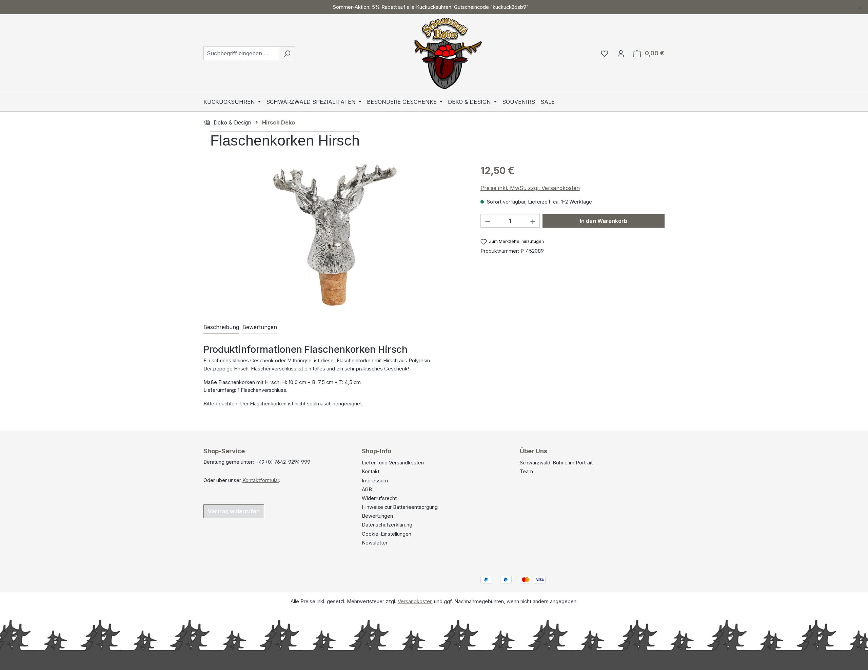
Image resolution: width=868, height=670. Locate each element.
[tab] (221, 327)
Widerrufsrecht (379, 498)
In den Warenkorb (603, 220)
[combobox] (241, 53)
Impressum (375, 481)
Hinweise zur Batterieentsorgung (400, 507)
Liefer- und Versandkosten (393, 463)
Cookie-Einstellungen (386, 534)
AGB (367, 489)
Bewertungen (377, 516)
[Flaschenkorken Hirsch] (335, 236)
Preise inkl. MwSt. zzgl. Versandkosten (530, 188)
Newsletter (375, 543)
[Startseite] (207, 122)
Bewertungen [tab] (259, 327)
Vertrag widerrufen (234, 511)
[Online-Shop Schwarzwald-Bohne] (448, 51)
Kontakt (370, 471)
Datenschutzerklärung (387, 525)
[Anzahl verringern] (487, 221)
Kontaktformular (260, 480)
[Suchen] (287, 53)
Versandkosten (415, 601)
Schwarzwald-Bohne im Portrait (556, 463)
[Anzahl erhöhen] (533, 221)
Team (526, 471)
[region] (434, 7)
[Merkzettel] (604, 53)
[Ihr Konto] (621, 53)
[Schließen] (861, 6)
